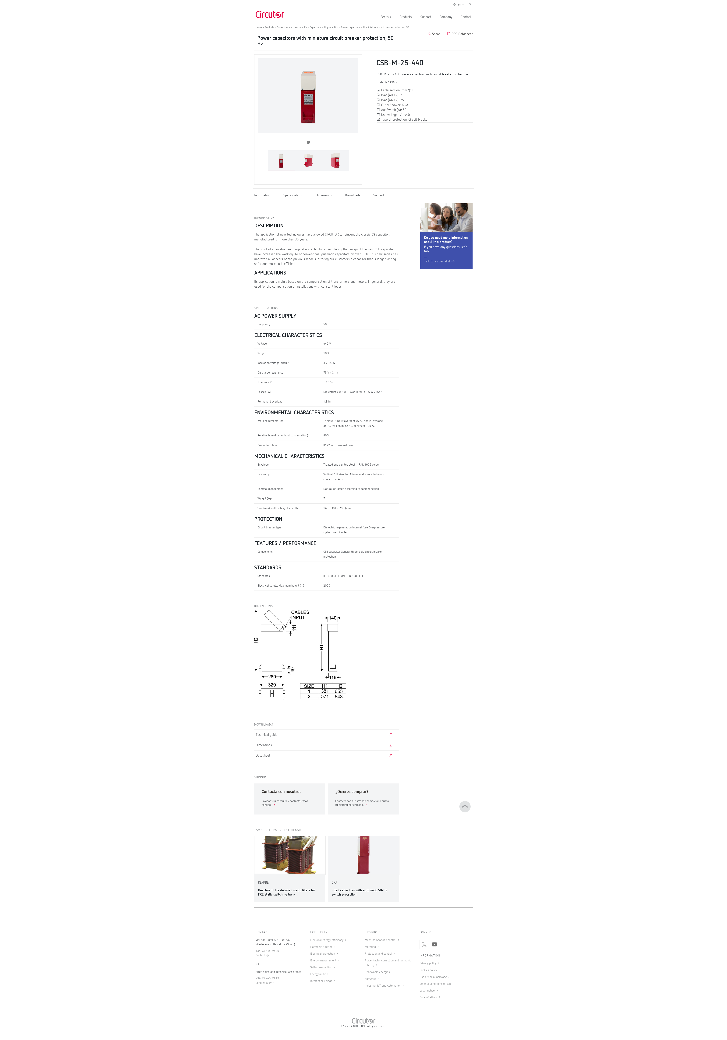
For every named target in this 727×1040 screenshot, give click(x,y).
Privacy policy (428, 963)
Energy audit (318, 974)
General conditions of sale (436, 983)
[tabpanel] (281, 160)
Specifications (293, 195)
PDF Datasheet (462, 34)
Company (446, 17)
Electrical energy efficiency (327, 940)
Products (405, 17)
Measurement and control (381, 940)
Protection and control (379, 953)
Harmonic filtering (321, 947)
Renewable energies (378, 972)
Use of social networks (433, 977)
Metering (371, 947)
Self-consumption (321, 967)
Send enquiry (263, 983)
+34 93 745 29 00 (267, 951)
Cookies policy (429, 970)
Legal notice (427, 990)
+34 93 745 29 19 (267, 978)
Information (262, 195)
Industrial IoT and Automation (383, 985)
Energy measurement (323, 960)
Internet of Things (321, 981)
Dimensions (324, 195)
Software (371, 979)
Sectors (386, 17)
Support (425, 17)
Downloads (352, 195)
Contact (466, 17)
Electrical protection (323, 953)
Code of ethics (428, 997)
